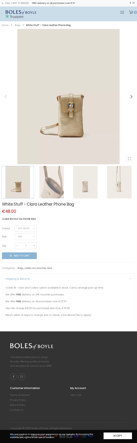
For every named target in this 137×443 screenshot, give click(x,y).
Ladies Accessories (35, 268)
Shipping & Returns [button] (18, 279)
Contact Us (16, 410)
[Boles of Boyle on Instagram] (133, 3)
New (49, 268)
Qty (4, 245)
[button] (131, 96)
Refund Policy (18, 405)
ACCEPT (117, 435)
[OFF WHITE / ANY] (68, 96)
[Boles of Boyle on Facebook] (130, 3)
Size (4, 236)
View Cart (75, 395)
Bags (20, 268)
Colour (6, 228)
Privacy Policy (18, 400)
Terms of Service (20, 395)
